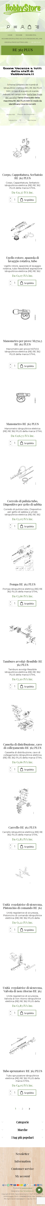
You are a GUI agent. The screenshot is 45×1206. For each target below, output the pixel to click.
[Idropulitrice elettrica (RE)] (22, 877)
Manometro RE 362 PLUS (22, 424)
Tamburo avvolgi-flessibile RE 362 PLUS (22, 663)
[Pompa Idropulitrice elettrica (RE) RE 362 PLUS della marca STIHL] (22, 557)
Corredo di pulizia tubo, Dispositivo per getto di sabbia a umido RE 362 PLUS (22, 502)
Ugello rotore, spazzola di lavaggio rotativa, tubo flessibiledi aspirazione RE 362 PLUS (22, 259)
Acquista (29, 199)
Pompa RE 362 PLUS (23, 584)
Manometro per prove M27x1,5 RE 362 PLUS (22, 342)
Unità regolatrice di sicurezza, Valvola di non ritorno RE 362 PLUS (22, 989)
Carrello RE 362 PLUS (22, 827)
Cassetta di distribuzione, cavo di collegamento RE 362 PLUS (22, 746)
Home (10, 35)
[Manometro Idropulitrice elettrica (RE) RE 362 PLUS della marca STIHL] (22, 397)
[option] (22, 67)
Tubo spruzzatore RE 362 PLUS (22, 1071)
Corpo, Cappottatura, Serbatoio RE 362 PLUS (22, 176)
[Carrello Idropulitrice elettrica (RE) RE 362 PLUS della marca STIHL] (22, 800)
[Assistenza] (39, 1190)
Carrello (29, 27)
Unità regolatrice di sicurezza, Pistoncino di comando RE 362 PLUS (22, 906)
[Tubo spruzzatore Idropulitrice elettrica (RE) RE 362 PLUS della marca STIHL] (22, 1044)
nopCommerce (27, 1188)
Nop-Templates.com (27, 1191)
